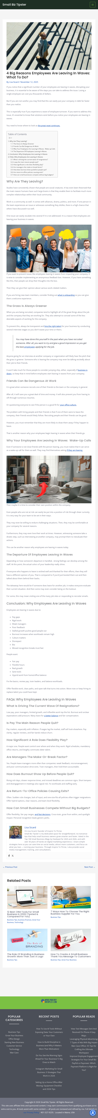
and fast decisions (42, 814)
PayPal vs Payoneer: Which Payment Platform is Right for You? (84, 1066)
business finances (24, 920)
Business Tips (12, 920)
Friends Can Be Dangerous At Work (25, 146)
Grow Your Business (69, 960)
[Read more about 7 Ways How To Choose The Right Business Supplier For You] (71, 897)
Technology (19, 922)
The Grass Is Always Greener (23, 144)
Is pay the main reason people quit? (25, 162)
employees (29, 346)
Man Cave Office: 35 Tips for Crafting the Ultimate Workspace (83, 1049)
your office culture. (68, 405)
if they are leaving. (75, 450)
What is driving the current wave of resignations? (30, 159)
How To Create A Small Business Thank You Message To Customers (71, 955)
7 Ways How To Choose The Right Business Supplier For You (70, 912)
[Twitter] (12, 856)
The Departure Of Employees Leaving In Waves (30, 151)
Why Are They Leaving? (18, 141)
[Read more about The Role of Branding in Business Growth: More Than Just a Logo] (27, 939)
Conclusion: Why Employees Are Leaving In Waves (28, 154)
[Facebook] (9, 856)
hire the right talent (52, 326)
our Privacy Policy (31, 1112)
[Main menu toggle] (92, 4)
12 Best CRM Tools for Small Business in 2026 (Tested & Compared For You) (23, 914)
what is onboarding (66, 295)
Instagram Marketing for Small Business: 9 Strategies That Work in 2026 (49, 1072)
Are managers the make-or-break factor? (27, 167)
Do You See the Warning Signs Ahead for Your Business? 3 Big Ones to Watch (49, 1058)
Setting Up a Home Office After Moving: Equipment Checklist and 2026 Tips (48, 1085)
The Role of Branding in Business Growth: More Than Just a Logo (25, 955)
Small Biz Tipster (14, 5)
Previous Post (10, 867)
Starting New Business (14, 1042)
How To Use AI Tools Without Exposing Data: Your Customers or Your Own (49, 1032)
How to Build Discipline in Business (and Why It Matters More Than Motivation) (49, 1045)
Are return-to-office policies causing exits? (28, 172)
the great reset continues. (49, 125)
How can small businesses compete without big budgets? (33, 175)
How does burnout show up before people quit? (30, 170)
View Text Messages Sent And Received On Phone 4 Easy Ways (84, 1032)
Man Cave (14, 1052)
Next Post (89, 867)
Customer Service (14, 1045)
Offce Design (14, 1039)
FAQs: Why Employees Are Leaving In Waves (26, 157)
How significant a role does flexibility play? (28, 165)
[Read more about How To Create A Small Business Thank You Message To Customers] (71, 939)
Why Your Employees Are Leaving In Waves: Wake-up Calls (34, 149)
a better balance (51, 715)
